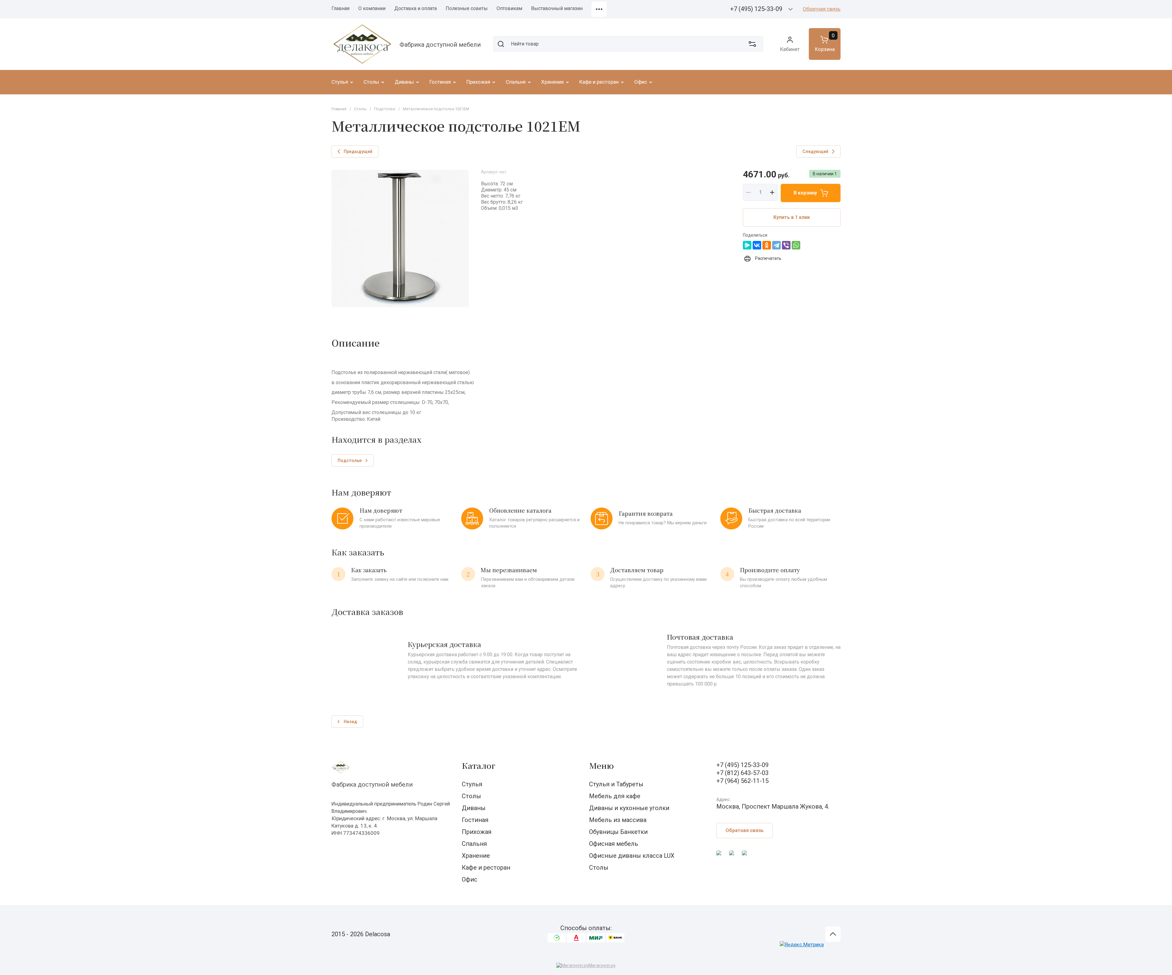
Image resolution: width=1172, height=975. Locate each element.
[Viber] (786, 245)
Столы (360, 109)
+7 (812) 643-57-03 (742, 773)
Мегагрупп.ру (602, 965)
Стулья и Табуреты (616, 784)
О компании (371, 8)
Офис (469, 879)
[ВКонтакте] (757, 245)
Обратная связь (822, 9)
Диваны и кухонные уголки (629, 808)
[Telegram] (776, 245)
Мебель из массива (617, 820)
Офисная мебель (613, 843)
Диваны (474, 808)
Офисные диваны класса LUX (632, 855)
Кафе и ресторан (486, 867)
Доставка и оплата (415, 8)
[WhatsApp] (796, 245)
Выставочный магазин (557, 8)
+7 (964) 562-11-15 (742, 780)
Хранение (476, 855)
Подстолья (384, 109)
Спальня (474, 843)
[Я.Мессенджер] (747, 245)
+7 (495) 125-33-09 (756, 9)
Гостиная (475, 820)
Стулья (472, 784)
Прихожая (476, 831)
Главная (340, 8)
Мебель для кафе (614, 796)
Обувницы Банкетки (618, 831)
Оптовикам (509, 8)
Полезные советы (467, 8)
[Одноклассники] (766, 245)
